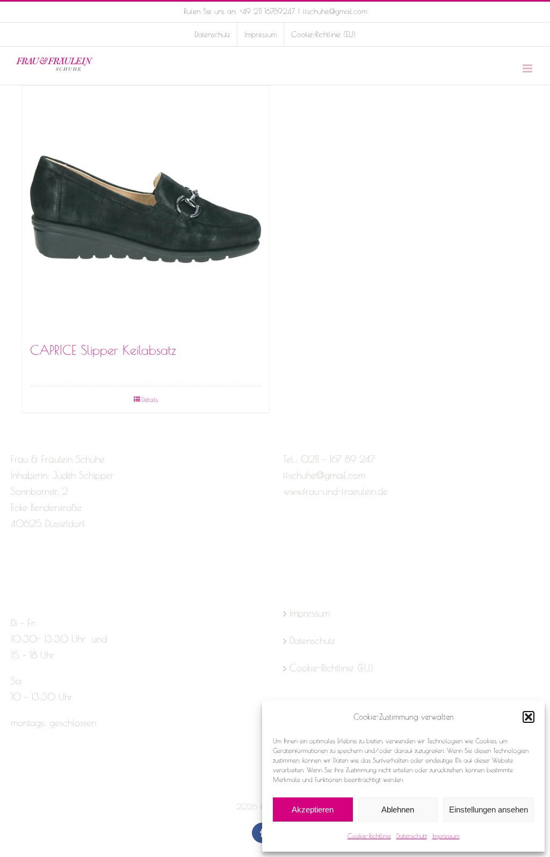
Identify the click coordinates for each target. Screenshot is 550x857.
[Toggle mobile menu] (528, 68)
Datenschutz (411, 835)
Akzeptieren (313, 809)
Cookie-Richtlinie (369, 835)
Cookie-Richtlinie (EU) (331, 667)
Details (149, 399)
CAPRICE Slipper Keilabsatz (103, 349)
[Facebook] (15, 566)
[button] (528, 717)
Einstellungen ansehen (488, 809)
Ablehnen (397, 809)
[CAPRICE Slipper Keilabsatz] (145, 209)
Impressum (446, 835)
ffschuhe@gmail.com (335, 11)
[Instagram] (34, 566)
